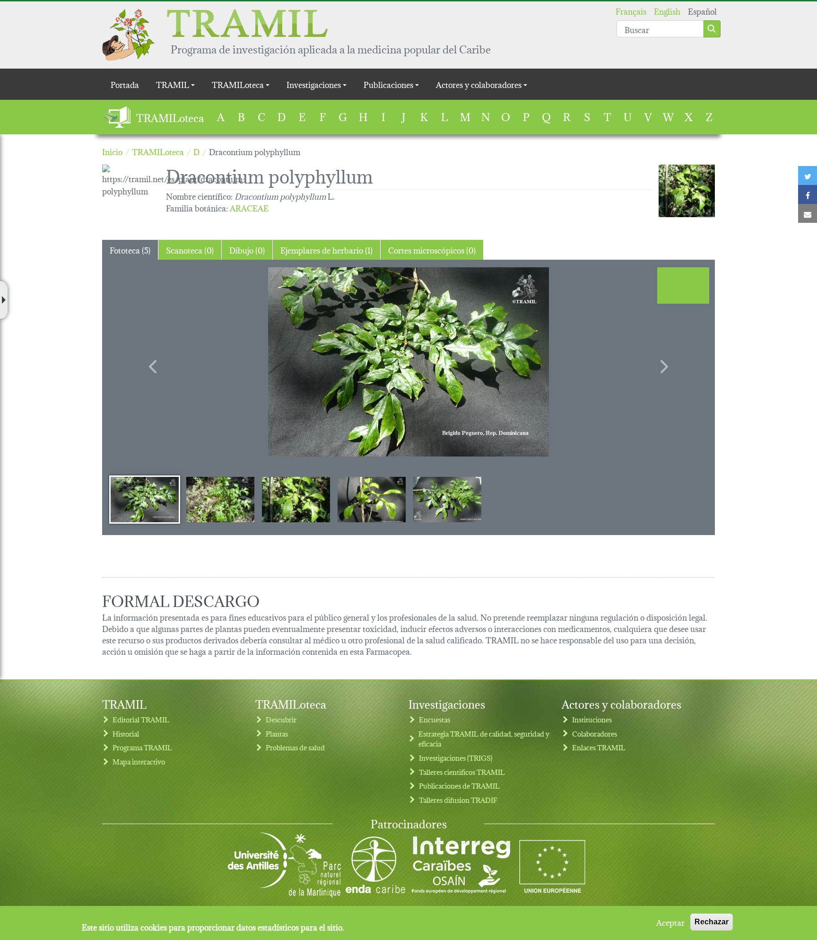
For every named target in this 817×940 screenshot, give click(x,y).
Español (702, 10)
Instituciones (592, 719)
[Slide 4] (371, 499)
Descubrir (281, 719)
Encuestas (434, 719)
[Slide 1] (144, 499)
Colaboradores (594, 733)
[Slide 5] (447, 499)
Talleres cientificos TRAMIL (462, 771)
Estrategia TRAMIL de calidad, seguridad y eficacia (483, 738)
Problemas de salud (295, 747)
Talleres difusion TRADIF (458, 799)
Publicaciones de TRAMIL (459, 785)
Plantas (277, 733)
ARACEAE (249, 207)
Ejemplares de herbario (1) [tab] (326, 249)
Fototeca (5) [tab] (130, 249)
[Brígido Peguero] (687, 191)
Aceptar (670, 922)
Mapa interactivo (139, 761)
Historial (126, 733)
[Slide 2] (220, 499)
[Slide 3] (296, 499)
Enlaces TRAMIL (599, 747)
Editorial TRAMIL (141, 719)
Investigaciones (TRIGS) (456, 757)
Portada (125, 84)
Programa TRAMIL (142, 747)
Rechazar (712, 922)
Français (631, 10)
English (667, 10)
